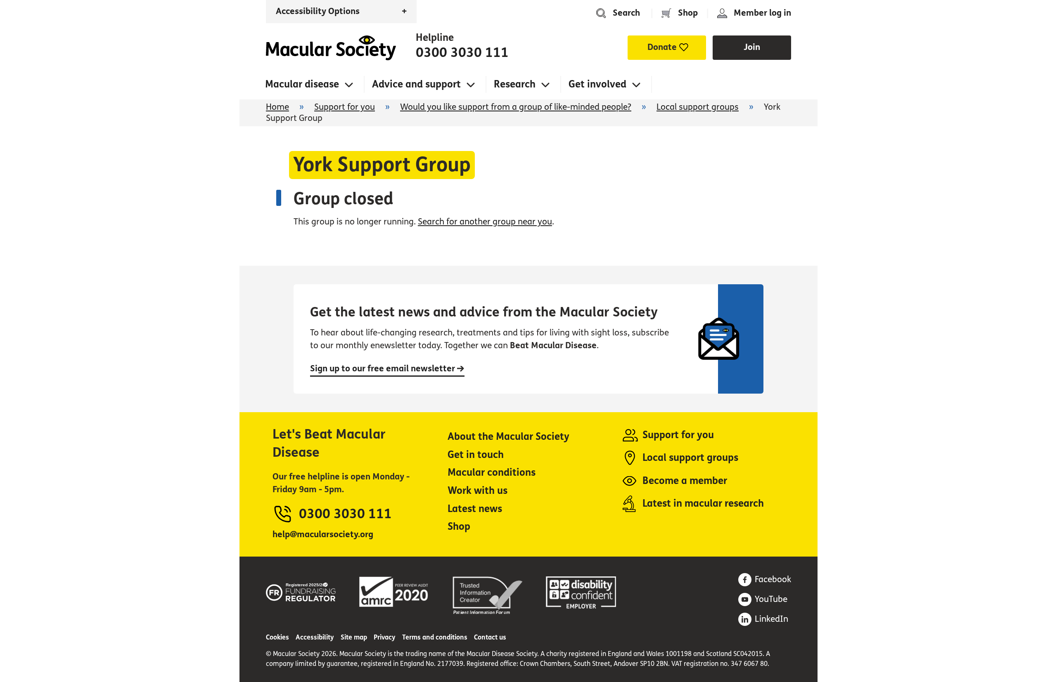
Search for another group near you (485, 222)
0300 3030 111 (462, 53)
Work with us (477, 491)
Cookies (277, 637)
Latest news (475, 509)
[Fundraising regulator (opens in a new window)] (301, 590)
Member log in (762, 13)
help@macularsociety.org (323, 534)
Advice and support (416, 84)
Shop (688, 13)
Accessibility (315, 637)
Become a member (684, 481)
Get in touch (476, 455)
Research (515, 84)
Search (626, 13)
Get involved (597, 84)
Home (331, 48)
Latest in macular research (703, 504)
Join (752, 47)
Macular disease (302, 84)
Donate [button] (662, 47)
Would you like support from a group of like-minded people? (515, 107)
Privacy (385, 637)
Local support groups (697, 107)
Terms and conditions (434, 637)
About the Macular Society (508, 437)
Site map (354, 637)
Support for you (344, 107)
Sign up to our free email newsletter (383, 368)
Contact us (490, 637)
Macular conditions (492, 473)
